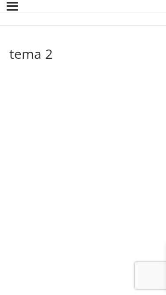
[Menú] (12, 6)
